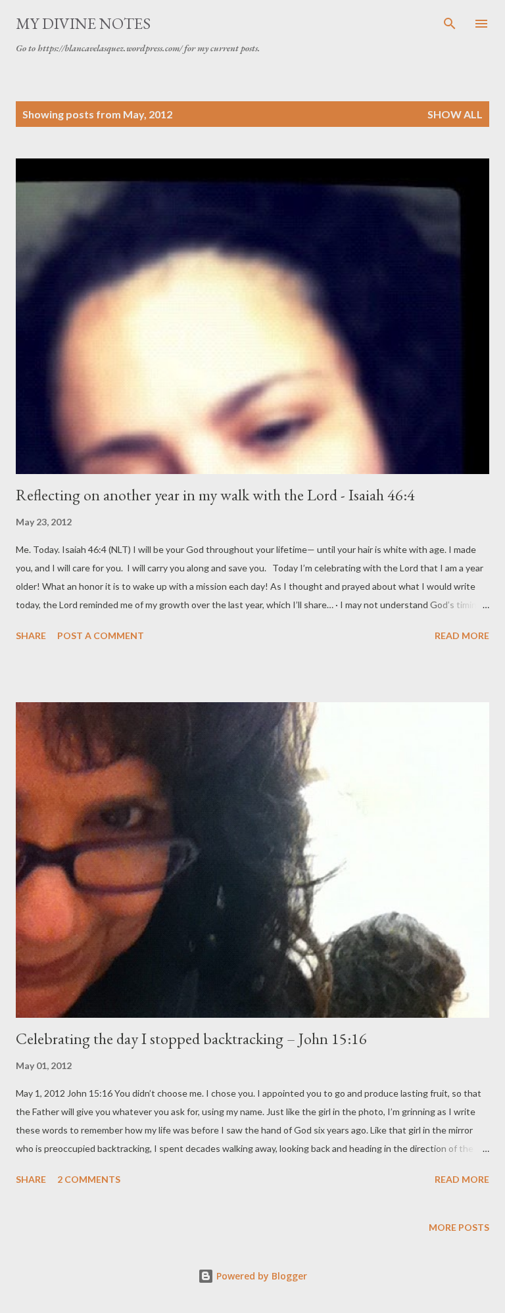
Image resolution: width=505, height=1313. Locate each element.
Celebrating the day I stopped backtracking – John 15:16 (191, 1038)
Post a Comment (100, 635)
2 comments (88, 1179)
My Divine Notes (83, 23)
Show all (455, 114)
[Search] (450, 24)
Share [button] (31, 635)
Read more (462, 635)
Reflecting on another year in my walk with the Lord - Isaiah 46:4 (215, 495)
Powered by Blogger (260, 1276)
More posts (459, 1227)
